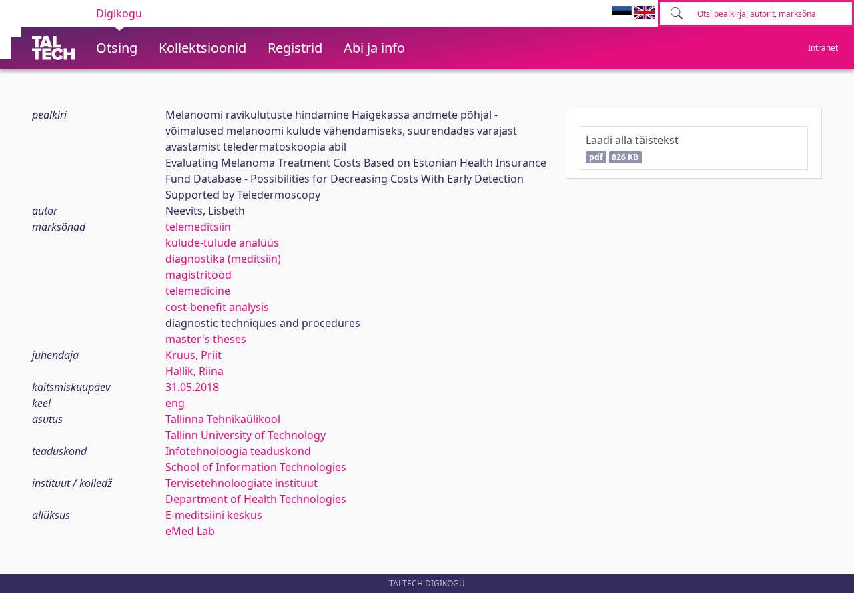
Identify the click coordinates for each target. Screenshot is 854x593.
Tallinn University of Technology (245, 435)
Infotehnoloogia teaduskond (238, 451)
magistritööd (198, 274)
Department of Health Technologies (255, 499)
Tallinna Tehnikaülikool (222, 419)
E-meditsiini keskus (213, 515)
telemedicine (197, 290)
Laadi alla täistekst (632, 148)
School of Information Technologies (255, 467)
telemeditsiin (198, 226)
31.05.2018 (192, 387)
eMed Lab (190, 531)
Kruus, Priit (193, 355)
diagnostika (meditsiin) (223, 258)
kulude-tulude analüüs (222, 242)
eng (175, 403)
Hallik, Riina (194, 371)
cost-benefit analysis (217, 307)
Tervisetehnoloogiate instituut (241, 483)
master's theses (205, 339)
